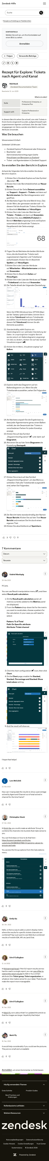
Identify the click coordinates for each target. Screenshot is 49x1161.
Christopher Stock (17, 817)
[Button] (4, 537)
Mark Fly (7, 1013)
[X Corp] (12, 63)
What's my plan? (41, 97)
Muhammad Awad (11, 969)
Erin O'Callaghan (17, 957)
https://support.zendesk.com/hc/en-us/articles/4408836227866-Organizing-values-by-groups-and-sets (22, 843)
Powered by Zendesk (27, 1155)
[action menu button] (45, 574)
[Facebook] (8, 63)
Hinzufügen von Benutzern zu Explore (23, 157)
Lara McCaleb (15, 781)
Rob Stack (14, 84)
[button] (22, 1084)
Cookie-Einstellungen (26, 1144)
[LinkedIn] (17, 63)
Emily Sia (7, 828)
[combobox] (24, 554)
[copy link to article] (4, 63)
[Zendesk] (24, 1125)
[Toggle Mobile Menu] (44, 3)
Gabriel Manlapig (17, 574)
